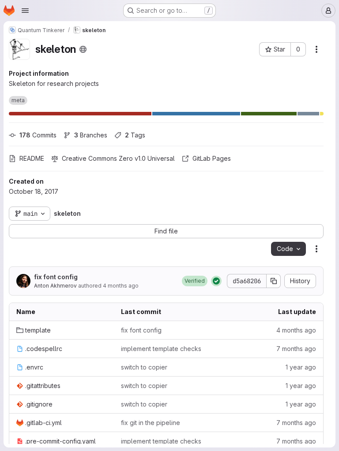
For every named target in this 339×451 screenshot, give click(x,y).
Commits (37, 135)
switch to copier (144, 367)
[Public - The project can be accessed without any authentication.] (83, 49)
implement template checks (161, 348)
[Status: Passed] (216, 281)
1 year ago (301, 367)
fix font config (56, 277)
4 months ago (121, 285)
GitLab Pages (211, 158)
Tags (135, 135)
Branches (90, 135)
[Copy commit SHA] (274, 281)
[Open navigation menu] (25, 11)
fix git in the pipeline (150, 422)
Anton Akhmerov (55, 285)
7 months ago (296, 348)
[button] (194, 281)
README (31, 158)
